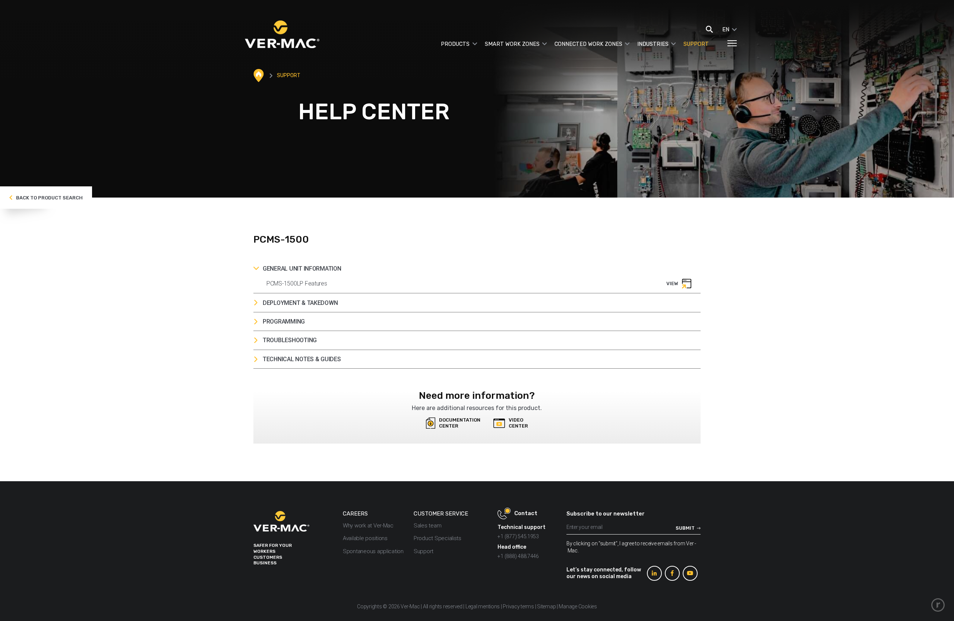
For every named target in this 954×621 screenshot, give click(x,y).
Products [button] (455, 44)
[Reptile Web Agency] (938, 605)
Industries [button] (653, 44)
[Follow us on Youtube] (690, 573)
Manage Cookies (578, 606)
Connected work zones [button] (588, 44)
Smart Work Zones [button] (512, 44)
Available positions (365, 538)
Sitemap (546, 606)
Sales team (427, 525)
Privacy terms (518, 606)
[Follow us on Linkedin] (654, 573)
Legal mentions (482, 606)
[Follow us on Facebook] (672, 573)
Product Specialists (437, 538)
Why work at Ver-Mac (368, 525)
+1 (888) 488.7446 (517, 556)
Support (696, 44)
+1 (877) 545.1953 (517, 536)
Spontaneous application (373, 551)
